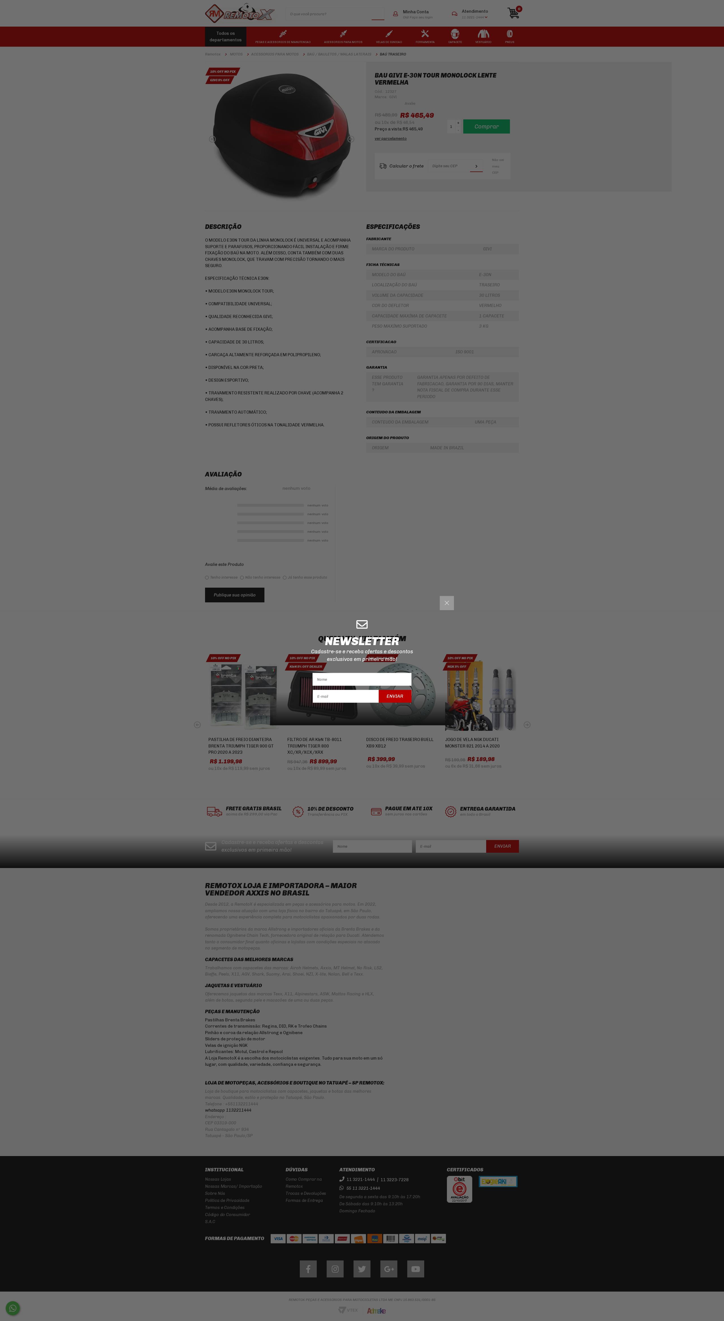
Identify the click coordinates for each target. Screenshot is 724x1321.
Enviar (395, 696)
